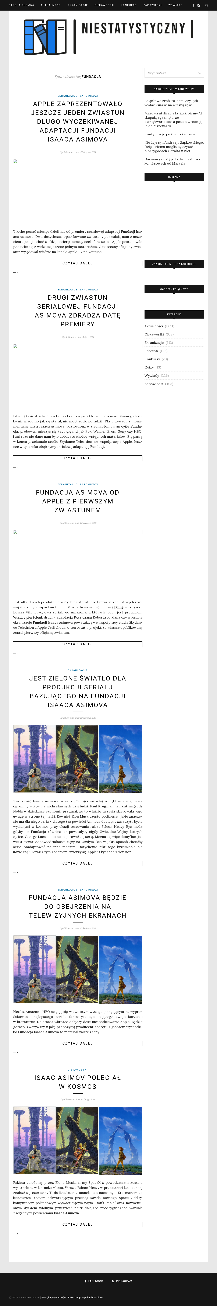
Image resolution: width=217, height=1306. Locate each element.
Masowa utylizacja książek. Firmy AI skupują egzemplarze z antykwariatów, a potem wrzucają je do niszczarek (173, 119)
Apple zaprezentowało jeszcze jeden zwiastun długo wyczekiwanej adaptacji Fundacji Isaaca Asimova (78, 121)
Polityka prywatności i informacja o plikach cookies (72, 1297)
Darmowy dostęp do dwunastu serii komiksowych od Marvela (173, 161)
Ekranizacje (78, 5)
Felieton (151, 351)
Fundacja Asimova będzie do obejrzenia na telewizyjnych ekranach (78, 906)
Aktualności (51, 5)
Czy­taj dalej (78, 263)
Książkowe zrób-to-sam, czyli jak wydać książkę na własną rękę (171, 103)
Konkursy (129, 5)
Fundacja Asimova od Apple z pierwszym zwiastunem (78, 501)
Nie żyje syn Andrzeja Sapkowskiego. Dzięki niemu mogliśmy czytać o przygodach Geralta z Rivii (174, 146)
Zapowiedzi (152, 5)
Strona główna (21, 5)
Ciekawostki (104, 5)
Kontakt (16, 15)
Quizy (149, 367)
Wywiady (175, 5)
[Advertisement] (174, 219)
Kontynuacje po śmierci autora (170, 134)
